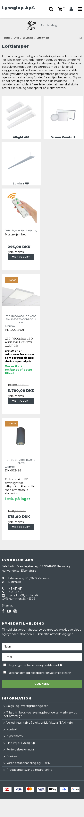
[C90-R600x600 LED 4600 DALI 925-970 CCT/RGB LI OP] (21, 293)
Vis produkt (21, 256)
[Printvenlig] (80, 37)
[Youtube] (9, 611)
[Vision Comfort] (63, 115)
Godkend (42, 683)
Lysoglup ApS (18, 7)
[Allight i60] (21, 115)
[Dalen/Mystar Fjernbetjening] (21, 207)
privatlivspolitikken (58, 673)
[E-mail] (42, 657)
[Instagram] (15, 611)
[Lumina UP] (21, 161)
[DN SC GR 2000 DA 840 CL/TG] (21, 437)
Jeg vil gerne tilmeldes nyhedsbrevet (37, 664)
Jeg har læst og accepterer (40, 673)
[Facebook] (3, 611)
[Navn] (42, 646)
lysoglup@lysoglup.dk (23, 595)
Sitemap (7, 605)
